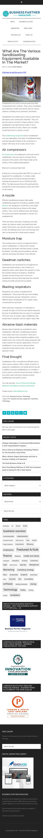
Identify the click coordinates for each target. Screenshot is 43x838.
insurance (15, 561)
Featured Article (27, 549)
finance (7, 555)
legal (5, 565)
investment (34, 560)
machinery (34, 399)
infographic (6, 560)
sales (4, 579)
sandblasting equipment (14, 136)
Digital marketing (8, 544)
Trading (22, 590)
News (5, 575)
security (12, 579)
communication (8, 536)
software (8, 583)
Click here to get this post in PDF (14, 72)
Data (27, 540)
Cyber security (19, 540)
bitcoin (18, 526)
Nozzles (5, 206)
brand (25, 526)
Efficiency (30, 544)
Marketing (8, 569)
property (24, 575)
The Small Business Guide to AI (13, 463)
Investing (24, 560)
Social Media (28, 579)
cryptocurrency (22, 536)
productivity (14, 575)
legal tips (23, 565)
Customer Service (8, 540)
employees (8, 550)
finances (18, 556)
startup (33, 584)
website (5, 595)
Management (34, 565)
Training (30, 590)
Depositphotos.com (20, 391)
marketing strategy (25, 570)
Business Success (16, 396)
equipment (26, 399)
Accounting (6, 526)
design (34, 540)
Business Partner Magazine (21, 13)
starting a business (21, 584)
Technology (26, 396)
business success (16, 399)
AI (12, 526)
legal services (13, 565)
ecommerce (20, 544)
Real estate (33, 575)
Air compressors (8, 154)
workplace (15, 595)
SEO (19, 579)
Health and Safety (31, 556)
